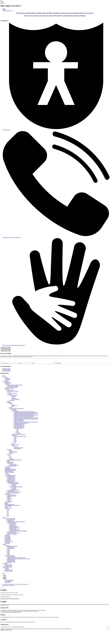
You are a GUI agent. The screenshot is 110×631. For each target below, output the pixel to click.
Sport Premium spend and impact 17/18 (21, 422)
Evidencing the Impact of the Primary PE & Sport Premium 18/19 (26, 421)
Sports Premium (15, 410)
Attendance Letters (13, 528)
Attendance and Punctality (10, 387)
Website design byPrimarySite (8, 585)
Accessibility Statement (9, 580)
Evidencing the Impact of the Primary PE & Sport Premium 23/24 (26, 412)
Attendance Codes (13, 523)
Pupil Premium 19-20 (11, 481)
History (11, 450)
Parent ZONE (9, 499)
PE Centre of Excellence (9, 472)
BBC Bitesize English (7, 370)
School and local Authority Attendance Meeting (18, 530)
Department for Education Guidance (13, 491)
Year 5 (8, 553)
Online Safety (9, 501)
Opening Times (8, 538)
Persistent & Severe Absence (15, 527)
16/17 (17, 429)
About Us (4, 376)
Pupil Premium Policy (11, 490)
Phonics (8, 460)
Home (4, 8)
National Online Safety (11, 495)
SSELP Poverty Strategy (9, 504)
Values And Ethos (8, 506)
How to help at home (13, 395)
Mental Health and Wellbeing (10, 469)
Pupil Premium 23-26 (11, 476)
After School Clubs (15, 444)
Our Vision (14, 409)
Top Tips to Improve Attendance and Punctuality (16, 521)
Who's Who (7, 379)
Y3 (7, 513)
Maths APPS (14, 398)
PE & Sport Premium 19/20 (19, 419)
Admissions (7, 383)
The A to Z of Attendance (12, 533)
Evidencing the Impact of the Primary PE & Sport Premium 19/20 (26, 418)
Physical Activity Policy (18, 447)
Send (59, 363)
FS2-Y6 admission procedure (12, 386)
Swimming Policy (17, 448)
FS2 (8, 510)
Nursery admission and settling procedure (14, 384)
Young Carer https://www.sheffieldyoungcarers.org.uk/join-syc (14, 345)
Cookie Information (8, 581)
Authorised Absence (13, 525)
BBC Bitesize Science (7, 368)
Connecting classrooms (11, 466)
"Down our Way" (13, 464)
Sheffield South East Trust (7, 566)
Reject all (2, 598)
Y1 (7, 511)
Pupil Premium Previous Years (12, 482)
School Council (8, 562)
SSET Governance (8, 565)
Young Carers (7, 543)
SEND (6, 503)
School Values (7, 502)
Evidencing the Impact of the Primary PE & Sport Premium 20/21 (26, 417)
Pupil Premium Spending (14, 483)
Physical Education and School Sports (16, 408)
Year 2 (8, 550)
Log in (1, 1)
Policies (13, 445)
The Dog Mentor (8, 382)
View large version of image (5, 347)
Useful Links (12, 400)
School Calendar (8, 539)
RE (10, 453)
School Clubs (7, 540)
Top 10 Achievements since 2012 (20, 436)
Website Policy (7, 582)
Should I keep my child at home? (13, 532)
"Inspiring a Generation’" (14, 465)
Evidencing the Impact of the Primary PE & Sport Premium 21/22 (26, 415)
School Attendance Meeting (15, 529)
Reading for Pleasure (13, 393)
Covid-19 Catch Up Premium (12, 492)
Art (10, 455)
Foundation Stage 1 (10, 547)
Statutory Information (9, 569)
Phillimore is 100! (8, 508)
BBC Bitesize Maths (6, 369)
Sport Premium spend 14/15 (19, 426)
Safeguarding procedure (11, 494)
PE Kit (13, 443)
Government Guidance (11, 531)
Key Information (6, 381)
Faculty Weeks (10, 463)
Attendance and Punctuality (10, 518)
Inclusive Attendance (11, 519)
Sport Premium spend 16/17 (19, 423)
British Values (14, 405)
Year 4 (8, 552)
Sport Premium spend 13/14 (19, 427)
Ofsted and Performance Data (10, 470)
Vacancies (7, 380)
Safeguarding (7, 493)
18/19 (15, 437)
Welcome (6, 377)
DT (10, 456)
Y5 (7, 515)
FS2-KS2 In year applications (12, 385)
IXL (12, 397)
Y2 (7, 512)
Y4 (7, 514)
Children (4, 9)
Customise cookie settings (14, 598)
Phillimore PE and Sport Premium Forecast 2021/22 (23, 416)
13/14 (17, 432)
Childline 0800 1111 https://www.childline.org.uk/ (12, 237)
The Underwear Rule (6, 129)
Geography (12, 452)
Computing (12, 458)
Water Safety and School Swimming (18, 434)
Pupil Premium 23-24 (11, 477)
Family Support (8, 536)
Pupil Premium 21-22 (11, 479)
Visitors (6, 507)
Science (8, 401)
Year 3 (8, 551)
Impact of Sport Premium (18, 428)
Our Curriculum (10, 390)
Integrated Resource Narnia (12, 546)
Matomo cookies (6, 617)
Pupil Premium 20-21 (11, 480)
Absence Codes (12, 524)
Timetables (14, 396)
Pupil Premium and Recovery (10, 475)
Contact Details (8, 378)
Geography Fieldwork (14, 451)
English (8, 392)
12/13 (15, 442)
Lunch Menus (7, 537)
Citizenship (9, 402)
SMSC (11, 403)
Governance (5, 563)
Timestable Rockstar (15, 399)
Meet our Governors (8, 564)
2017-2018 (14, 484)
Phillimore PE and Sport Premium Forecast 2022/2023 (24, 414)
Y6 (7, 516)
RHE (13, 406)
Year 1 (8, 549)
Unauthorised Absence (14, 526)
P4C (13, 404)
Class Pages (7, 545)
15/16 (17, 430)
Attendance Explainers (11, 522)
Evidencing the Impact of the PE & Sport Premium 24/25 (24, 411)
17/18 (15, 438)
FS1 (8, 509)
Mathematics (9, 394)
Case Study (18, 433)
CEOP (8, 500)
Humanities (9, 449)
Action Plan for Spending (14, 489)
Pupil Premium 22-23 (11, 478)
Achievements (14, 435)
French (11, 407)
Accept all (6, 598)
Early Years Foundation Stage (12, 391)
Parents (4, 517)
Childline (9, 496)
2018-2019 (14, 485)
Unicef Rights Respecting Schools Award (12, 505)
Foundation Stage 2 (10, 548)
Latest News (7, 467)
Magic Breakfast (8, 468)
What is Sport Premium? (18, 420)
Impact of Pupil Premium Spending (16, 486)
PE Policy (16, 446)
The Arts (8, 454)
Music (11, 457)
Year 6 (8, 554)
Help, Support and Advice (7, 10)
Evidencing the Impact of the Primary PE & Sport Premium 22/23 (26, 413)
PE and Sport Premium (9, 471)
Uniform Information (9, 541)
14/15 (17, 431)
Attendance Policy (10, 520)
